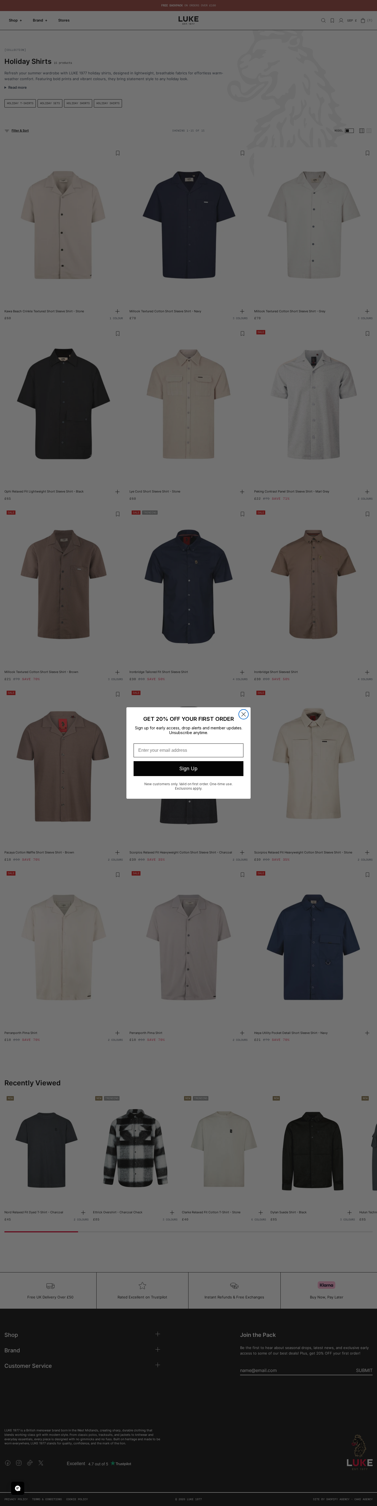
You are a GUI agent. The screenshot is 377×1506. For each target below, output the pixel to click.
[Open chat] (17, 1488)
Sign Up (188, 768)
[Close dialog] (243, 714)
